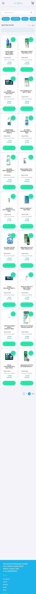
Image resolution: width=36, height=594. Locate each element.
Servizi (5, 582)
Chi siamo (6, 579)
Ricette (5, 584)
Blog (4, 590)
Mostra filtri (8, 25)
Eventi (5, 587)
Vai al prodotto (9, 69)
